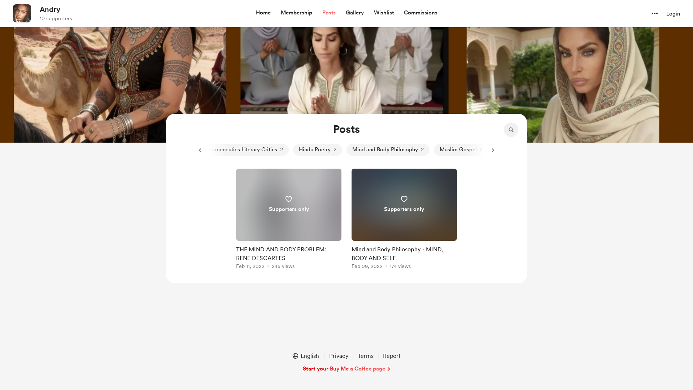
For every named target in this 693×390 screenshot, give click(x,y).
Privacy (338, 355)
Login (673, 13)
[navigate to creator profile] (22, 13)
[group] (288, 220)
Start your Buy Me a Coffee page (344, 368)
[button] (263, 13)
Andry (50, 9)
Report (391, 355)
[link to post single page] (288, 220)
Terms (366, 355)
